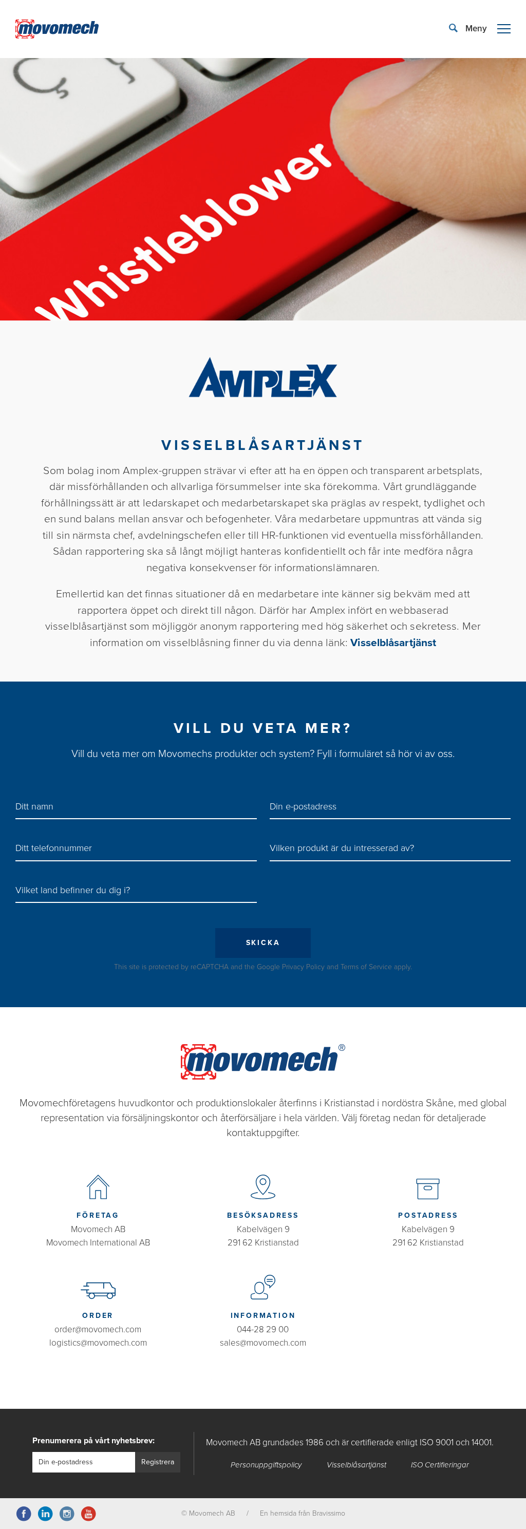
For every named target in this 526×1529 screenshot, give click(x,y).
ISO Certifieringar (440, 1464)
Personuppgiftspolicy (266, 1464)
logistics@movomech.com (98, 1342)
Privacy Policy (303, 966)
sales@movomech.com (263, 1342)
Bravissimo (328, 1513)
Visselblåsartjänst (393, 642)
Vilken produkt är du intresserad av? (342, 848)
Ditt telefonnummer (53, 848)
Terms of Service (366, 966)
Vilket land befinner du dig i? (72, 890)
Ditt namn (34, 806)
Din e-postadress (303, 806)
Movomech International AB (98, 1242)
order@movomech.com (97, 1329)
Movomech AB (98, 1229)
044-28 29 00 (263, 1329)
